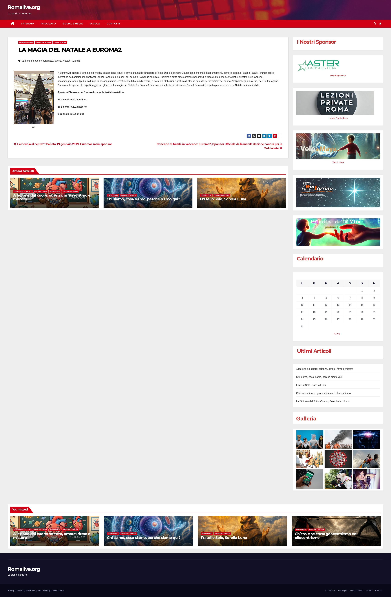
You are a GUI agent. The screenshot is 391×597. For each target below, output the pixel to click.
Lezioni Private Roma (338, 118)
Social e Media (73, 23)
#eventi (57, 60)
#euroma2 (46, 60)
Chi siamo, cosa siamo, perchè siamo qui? (143, 199)
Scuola (95, 23)
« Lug (337, 333)
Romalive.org (24, 7)
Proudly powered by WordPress (22, 590)
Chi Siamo (27, 23)
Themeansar (58, 590)
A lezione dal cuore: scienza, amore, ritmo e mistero (51, 197)
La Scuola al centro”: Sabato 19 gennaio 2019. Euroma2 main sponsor (64, 144)
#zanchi (76, 60)
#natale (66, 60)
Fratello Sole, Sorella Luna (223, 199)
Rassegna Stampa (43, 42)
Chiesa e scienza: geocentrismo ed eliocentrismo (323, 393)
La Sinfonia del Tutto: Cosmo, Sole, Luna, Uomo (323, 401)
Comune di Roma (26, 42)
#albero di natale (31, 60)
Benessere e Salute (23, 191)
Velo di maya (338, 162)
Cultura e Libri (40, 191)
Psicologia (48, 23)
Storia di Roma (59, 42)
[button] (375, 23)
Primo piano (55, 191)
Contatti (113, 23)
